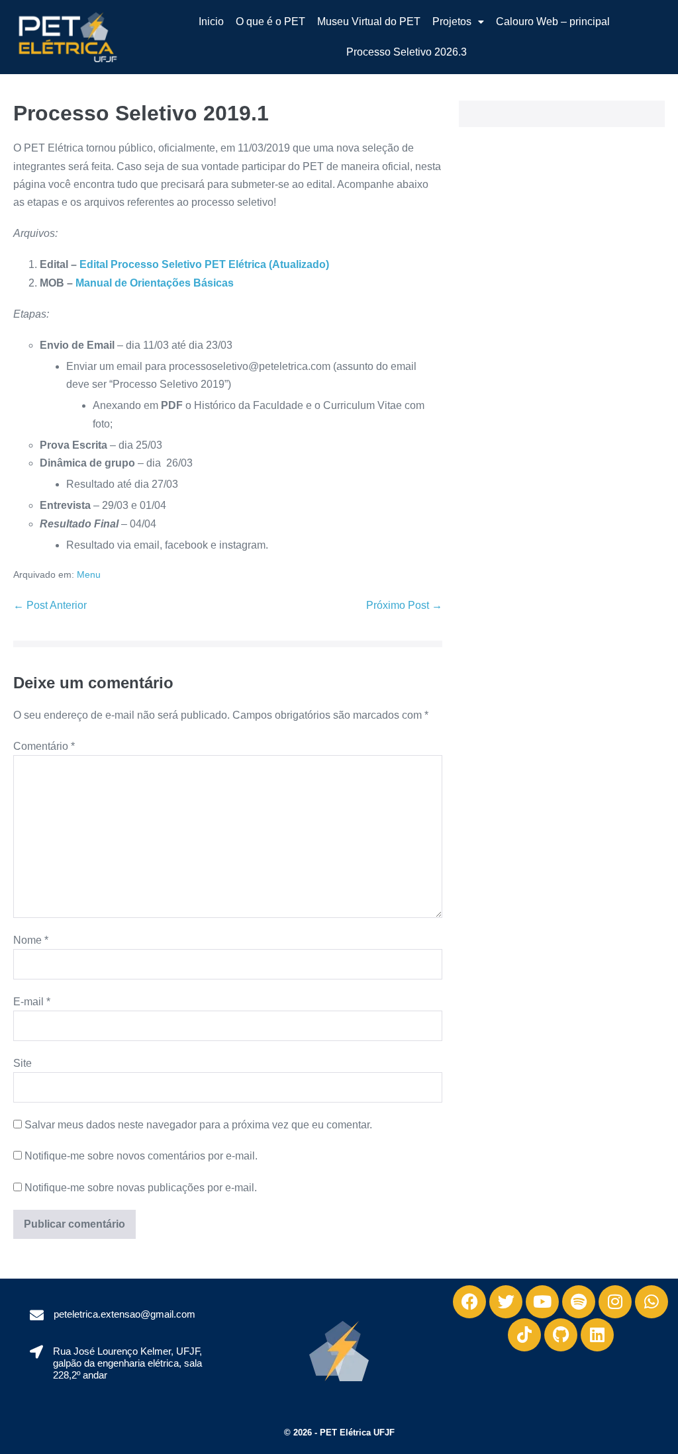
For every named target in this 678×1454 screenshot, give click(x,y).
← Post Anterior (50, 605)
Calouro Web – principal (553, 21)
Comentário (44, 746)
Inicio (211, 21)
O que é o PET (270, 21)
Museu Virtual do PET (368, 21)
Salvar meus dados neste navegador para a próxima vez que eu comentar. (198, 1124)
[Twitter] (505, 1301)
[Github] (560, 1334)
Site (22, 1063)
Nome (30, 940)
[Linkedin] (597, 1334)
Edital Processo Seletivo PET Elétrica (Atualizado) (204, 264)
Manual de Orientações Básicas (154, 283)
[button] (458, 22)
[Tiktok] (524, 1334)
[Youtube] (542, 1301)
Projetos (451, 21)
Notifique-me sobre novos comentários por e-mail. (141, 1155)
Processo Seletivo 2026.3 (406, 52)
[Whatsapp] (651, 1301)
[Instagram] (615, 1301)
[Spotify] (578, 1301)
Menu (89, 574)
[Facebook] (469, 1301)
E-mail (31, 1001)
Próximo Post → (404, 605)
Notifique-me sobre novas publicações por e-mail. (140, 1187)
